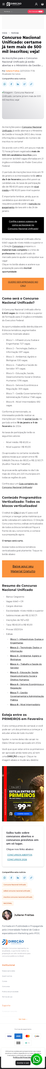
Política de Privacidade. (23, 1057)
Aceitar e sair (23, 1063)
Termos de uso (7, 997)
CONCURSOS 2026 (17, 859)
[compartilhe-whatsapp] (4, 84)
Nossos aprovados (8, 971)
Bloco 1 (14, 639)
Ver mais (22, 1019)
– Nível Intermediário (25, 704)
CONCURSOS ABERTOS (19, 855)
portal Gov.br (31, 419)
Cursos (4, 981)
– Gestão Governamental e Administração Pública (27, 696)
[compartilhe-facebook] (11, 84)
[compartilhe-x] (24, 84)
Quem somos (7, 976)
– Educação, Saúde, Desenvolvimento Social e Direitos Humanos (24, 676)
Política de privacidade (10, 992)
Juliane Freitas (13, 71)
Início (4, 33)
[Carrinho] (42, 4)
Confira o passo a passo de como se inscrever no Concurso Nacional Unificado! (23, 225)
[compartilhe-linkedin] (17, 84)
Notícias (15, 33)
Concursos (17, 246)
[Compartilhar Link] (31, 84)
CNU (16, 513)
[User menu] (36, 4)
